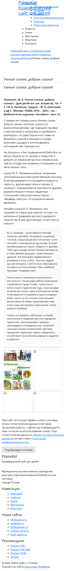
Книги (28, 32)
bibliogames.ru (19, 527)
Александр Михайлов (37, 566)
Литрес (14, 557)
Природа (39, 14)
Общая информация (46, 6)
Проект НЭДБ (18, 553)
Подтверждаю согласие (18, 450)
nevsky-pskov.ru (19, 531)
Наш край (16, 493)
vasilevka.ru (17, 523)
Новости (30, 29)
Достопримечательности (49, 17)
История (39, 10)
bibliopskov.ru (18, 519)
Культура (39, 21)
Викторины (32, 36)
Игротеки (30, 40)
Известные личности (46, 25)
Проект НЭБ (17, 546)
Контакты (31, 43)
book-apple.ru (18, 534)
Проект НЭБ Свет (20, 549)
